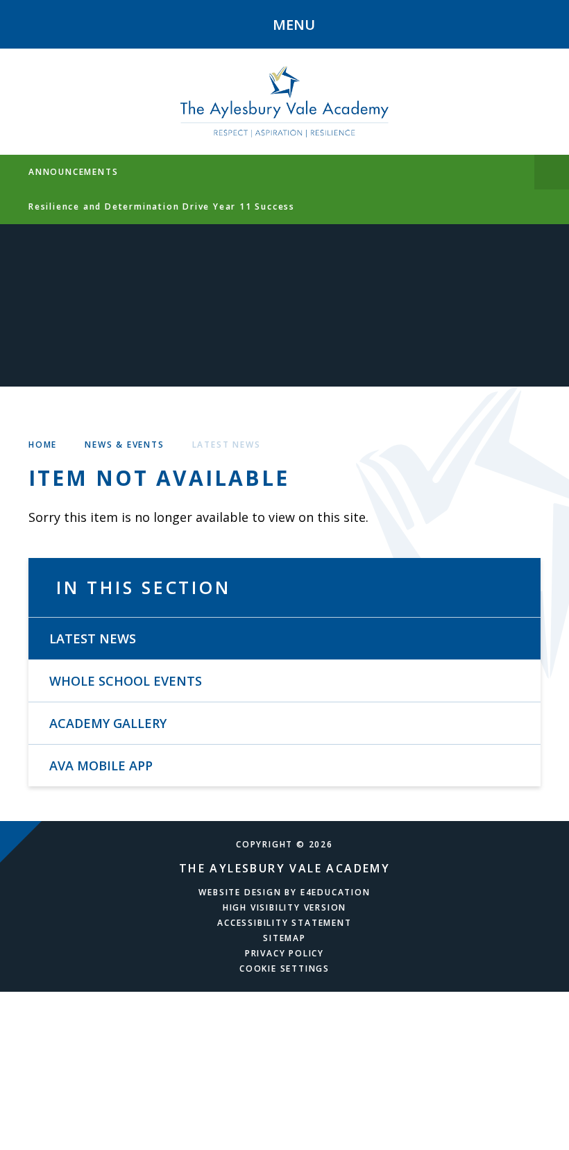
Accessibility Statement (284, 923)
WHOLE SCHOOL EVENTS (125, 681)
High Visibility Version (284, 907)
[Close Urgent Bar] (551, 172)
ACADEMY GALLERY (108, 723)
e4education (335, 892)
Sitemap (284, 938)
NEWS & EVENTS (124, 444)
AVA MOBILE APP (101, 765)
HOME (42, 444)
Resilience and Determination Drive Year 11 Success (161, 206)
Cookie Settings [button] (284, 968)
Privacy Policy (284, 953)
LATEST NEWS (226, 444)
